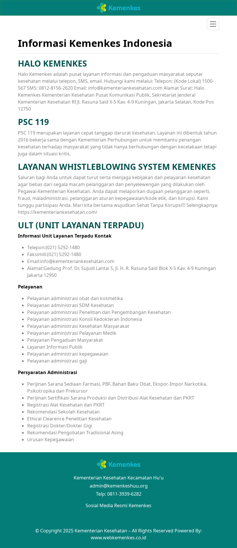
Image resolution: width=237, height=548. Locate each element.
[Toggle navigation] (213, 24)
